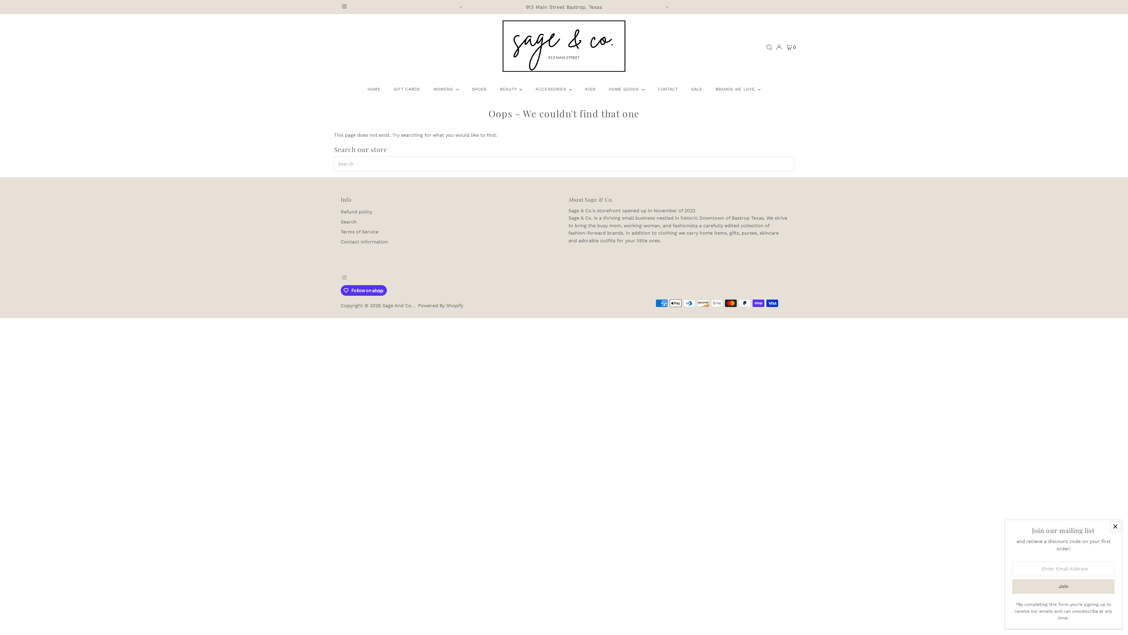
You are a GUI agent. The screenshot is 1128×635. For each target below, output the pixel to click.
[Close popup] (1115, 527)
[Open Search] (769, 47)
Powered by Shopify (440, 305)
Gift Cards (407, 89)
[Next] (667, 7)
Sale (696, 89)
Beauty (509, 89)
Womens (444, 89)
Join (1063, 586)
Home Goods (624, 89)
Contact (668, 89)
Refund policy (356, 212)
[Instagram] (344, 7)
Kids (590, 89)
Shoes (479, 89)
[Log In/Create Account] (779, 47)
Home (373, 89)
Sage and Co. (398, 305)
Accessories (552, 89)
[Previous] (461, 7)
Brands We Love (736, 89)
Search (349, 222)
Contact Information (364, 242)
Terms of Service (359, 232)
